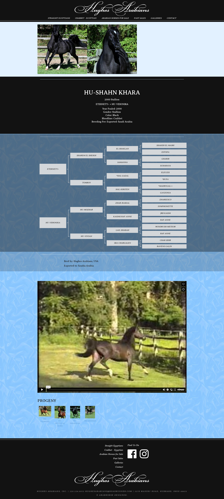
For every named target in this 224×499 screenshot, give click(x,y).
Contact (171, 18)
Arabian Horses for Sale (115, 18)
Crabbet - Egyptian (85, 18)
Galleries (156, 18)
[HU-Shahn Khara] (62, 49)
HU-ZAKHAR (90, 421)
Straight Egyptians (59, 18)
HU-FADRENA (45, 420)
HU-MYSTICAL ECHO (60, 423)
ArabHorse (106, 495)
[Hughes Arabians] (112, 8)
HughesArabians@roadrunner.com (108, 491)
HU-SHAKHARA (75, 422)
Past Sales (140, 18)
